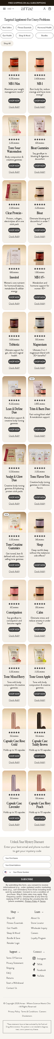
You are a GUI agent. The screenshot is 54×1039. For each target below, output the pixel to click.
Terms (43, 901)
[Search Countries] (7, 872)
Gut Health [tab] (7, 35)
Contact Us (11, 988)
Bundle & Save (13, 938)
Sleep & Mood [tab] (24, 35)
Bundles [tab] (44, 35)
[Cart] (49, 8)
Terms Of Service (14, 958)
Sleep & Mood (13, 933)
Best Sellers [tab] (7, 27)
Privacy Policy (31, 901)
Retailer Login (13, 943)
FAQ (8, 973)
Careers (34, 933)
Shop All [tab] (7, 43)
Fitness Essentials (15, 923)
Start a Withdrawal (14, 983)
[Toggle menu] (4, 8)
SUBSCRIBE (27, 879)
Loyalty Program (38, 938)
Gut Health (12, 928)
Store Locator (37, 923)
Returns (10, 978)
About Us (35, 918)
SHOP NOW (14, 100)
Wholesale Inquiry (39, 928)
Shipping (10, 968)
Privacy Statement (14, 963)
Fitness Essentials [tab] (24, 27)
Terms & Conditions (29, 1011)
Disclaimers (27, 1015)
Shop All (11, 918)
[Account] (44, 8)
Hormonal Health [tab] (44, 27)
